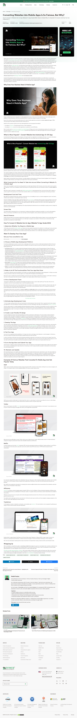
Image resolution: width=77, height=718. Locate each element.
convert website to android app (22, 555)
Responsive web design (40, 72)
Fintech (22, 647)
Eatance (35, 587)
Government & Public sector (26, 659)
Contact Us (55, 4)
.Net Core (40, 645)
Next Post (56, 567)
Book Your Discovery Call (47, 676)
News (35, 4)
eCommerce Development (8, 653)
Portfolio (58, 645)
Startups (48, 4)
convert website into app (10, 555)
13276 (70, 23)
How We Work (59, 651)
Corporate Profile (59, 649)
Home (21, 4)
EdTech (22, 651)
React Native (13, 262)
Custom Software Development (9, 647)
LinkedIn (12, 561)
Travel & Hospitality (24, 655)
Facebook (50, 561)
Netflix (17, 445)
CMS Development (6, 657)
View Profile (51, 1)
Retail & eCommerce (24, 645)
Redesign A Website (18, 75)
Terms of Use (65, 714)
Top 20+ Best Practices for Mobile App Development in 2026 (43, 630)
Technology (41, 4)
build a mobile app (18, 228)
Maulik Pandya (6, 23)
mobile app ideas (15, 65)
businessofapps (31, 199)
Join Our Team (59, 655)
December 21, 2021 (14, 23)
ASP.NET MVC (41, 647)
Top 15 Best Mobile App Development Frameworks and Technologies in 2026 (14, 631)
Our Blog (58, 657)
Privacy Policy (57, 714)
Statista (11, 127)
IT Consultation (6, 659)
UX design (23, 318)
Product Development (7, 645)
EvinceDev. (8, 714)
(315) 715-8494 (60, 673)
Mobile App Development (24, 23)
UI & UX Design (5, 655)
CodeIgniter (40, 657)
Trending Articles (28, 4)
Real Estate (23, 657)
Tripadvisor (33, 504)
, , (31, 23)
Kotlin (39, 653)
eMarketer (12, 125)
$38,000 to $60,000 (52, 304)
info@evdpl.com (61, 671)
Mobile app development (27, 190)
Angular (39, 649)
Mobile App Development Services (36, 23)
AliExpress (6, 490)
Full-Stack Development (7, 651)
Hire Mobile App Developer (30, 298)
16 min (63, 23)
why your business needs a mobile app (18, 130)
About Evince (58, 647)
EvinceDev (21, 587)
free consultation (30, 552)
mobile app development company (15, 550)
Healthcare (23, 653)
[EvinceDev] (11, 4)
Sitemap (72, 714)
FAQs (57, 653)
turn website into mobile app (45, 555)
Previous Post (5, 567)
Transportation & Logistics (25, 649)
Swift (39, 651)
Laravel (39, 659)
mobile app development (32, 325)
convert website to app (34, 555)
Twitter (18, 406)
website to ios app (6, 557)
